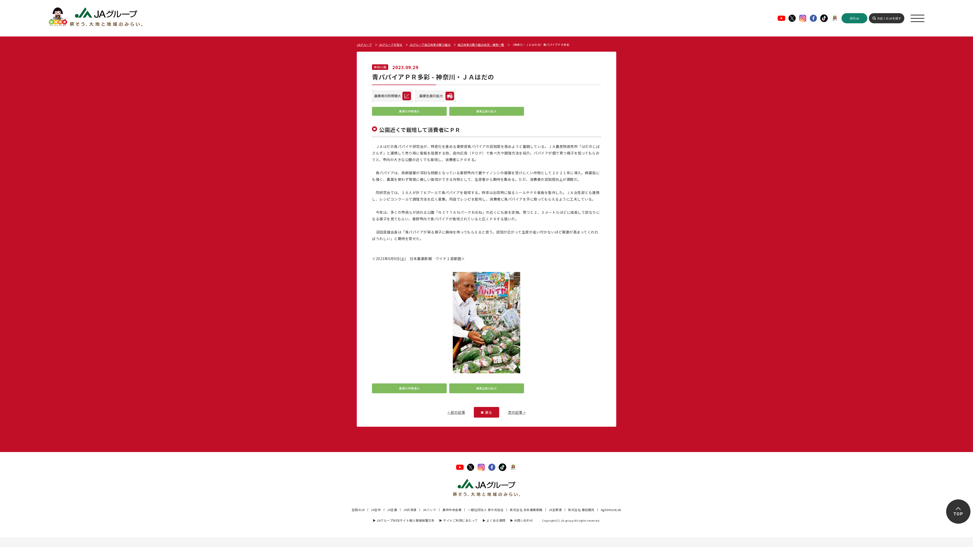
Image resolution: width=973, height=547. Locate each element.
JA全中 (376, 509)
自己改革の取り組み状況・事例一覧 (481, 45)
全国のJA (358, 509)
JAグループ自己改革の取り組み (430, 45)
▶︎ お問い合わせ (521, 520)
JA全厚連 (555, 509)
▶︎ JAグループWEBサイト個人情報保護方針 (404, 520)
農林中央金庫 (451, 509)
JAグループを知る (391, 45)
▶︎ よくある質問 (494, 520)
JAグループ (364, 45)
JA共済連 (410, 509)
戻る (488, 412)
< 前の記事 (456, 412)
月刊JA (854, 18)
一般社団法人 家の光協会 (485, 509)
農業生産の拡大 (486, 111)
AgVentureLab (611, 509)
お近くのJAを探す (889, 18)
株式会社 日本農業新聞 (526, 509)
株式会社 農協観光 (581, 509)
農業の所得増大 (409, 111)
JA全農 (392, 509)
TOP (958, 514)
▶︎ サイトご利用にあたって (458, 520)
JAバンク (429, 509)
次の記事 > (517, 412)
